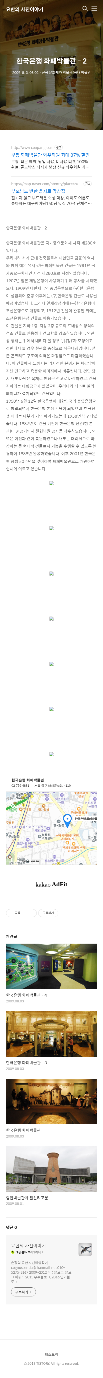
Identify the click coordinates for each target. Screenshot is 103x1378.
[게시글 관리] (31, 913)
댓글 (11, 1227)
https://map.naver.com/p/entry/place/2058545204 (46, 184)
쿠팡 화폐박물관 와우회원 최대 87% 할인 (50, 155)
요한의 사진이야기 (24, 9)
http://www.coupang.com (32, 147)
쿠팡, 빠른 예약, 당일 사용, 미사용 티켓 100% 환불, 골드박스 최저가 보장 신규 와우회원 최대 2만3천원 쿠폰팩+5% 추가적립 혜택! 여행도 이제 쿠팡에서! (51, 164)
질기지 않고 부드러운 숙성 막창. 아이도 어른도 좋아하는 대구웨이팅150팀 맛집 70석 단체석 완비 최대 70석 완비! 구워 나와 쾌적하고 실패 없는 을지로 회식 (50, 200)
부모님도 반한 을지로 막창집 (38, 191)
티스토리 (51, 1354)
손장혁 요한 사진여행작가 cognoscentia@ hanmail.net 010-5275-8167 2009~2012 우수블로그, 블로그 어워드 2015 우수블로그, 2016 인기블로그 (41, 1272)
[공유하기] (25, 913)
